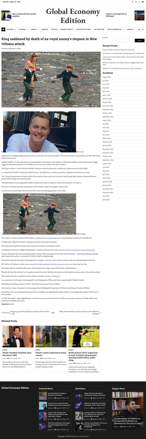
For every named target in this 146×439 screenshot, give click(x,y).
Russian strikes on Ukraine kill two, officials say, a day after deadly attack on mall (94, 414)
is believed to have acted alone (46, 238)
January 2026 (107, 102)
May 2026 (106, 88)
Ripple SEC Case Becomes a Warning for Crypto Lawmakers (122, 68)
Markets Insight (66, 29)
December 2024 (108, 149)
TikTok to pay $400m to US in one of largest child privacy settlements (95, 425)
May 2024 (106, 171)
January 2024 (107, 185)
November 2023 (108, 192)
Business (10, 29)
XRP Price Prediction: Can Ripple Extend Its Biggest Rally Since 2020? (59, 425)
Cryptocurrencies (114, 29)
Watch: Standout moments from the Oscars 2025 (16, 353)
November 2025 (108, 109)
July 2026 (106, 81)
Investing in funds (83, 29)
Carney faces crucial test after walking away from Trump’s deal (123, 53)
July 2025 (106, 124)
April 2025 (106, 135)
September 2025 (108, 117)
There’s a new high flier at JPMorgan (116, 15)
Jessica (4, 358)
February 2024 (107, 182)
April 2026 (106, 91)
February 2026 (107, 99)
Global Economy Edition (73, 15)
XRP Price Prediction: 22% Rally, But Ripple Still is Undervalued (95, 404)
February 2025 (107, 142)
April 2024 (106, 174)
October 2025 (107, 113)
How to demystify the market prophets (24, 15)
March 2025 (106, 138)
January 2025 (107, 145)
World (33, 29)
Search (105, 37)
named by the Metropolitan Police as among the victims (49, 264)
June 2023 (106, 196)
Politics (54, 29)
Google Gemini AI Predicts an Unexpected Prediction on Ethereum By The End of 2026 (127, 421)
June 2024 (106, 167)
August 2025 (107, 120)
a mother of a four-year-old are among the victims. (76, 250)
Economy (22, 29)
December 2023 (108, 189)
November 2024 (108, 153)
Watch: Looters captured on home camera (51, 353)
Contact (130, 29)
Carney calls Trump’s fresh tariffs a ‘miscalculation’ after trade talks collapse (58, 414)
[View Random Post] (139, 29)
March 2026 (106, 95)
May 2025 (106, 131)
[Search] (143, 29)
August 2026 (107, 77)
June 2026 (106, 84)
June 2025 (106, 127)
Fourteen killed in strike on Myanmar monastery (119, 50)
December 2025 (108, 106)
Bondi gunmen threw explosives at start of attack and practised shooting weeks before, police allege (83, 356)
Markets (45, 29)
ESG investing (99, 29)
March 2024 (106, 178)
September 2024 (108, 160)
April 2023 (106, 200)
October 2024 (107, 156)
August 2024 (107, 164)
